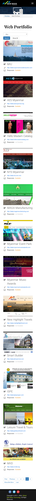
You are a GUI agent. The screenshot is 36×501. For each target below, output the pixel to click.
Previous (12, 479)
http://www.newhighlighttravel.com (17, 323)
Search (7, 38)
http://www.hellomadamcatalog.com (18, 139)
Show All (15, 38)
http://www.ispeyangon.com (15, 395)
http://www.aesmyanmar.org (15, 104)
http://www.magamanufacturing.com (18, 211)
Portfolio (7, 16)
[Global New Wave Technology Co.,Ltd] (9, 3)
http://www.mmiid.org (13, 467)
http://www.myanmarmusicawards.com (18, 247)
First (6, 479)
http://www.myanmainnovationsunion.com (19, 68)
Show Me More (9, 482)
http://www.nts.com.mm (14, 175)
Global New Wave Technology (16, 496)
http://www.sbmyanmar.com (15, 359)
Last (17, 482)
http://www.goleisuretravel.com (16, 431)
